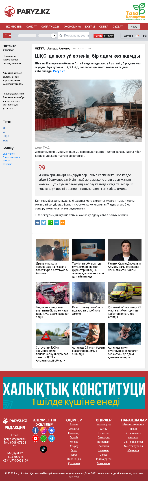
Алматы (74, 428)
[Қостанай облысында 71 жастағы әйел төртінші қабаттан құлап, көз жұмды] (125, 293)
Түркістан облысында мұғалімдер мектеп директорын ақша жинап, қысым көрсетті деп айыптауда (88, 270)
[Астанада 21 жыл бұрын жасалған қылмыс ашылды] (89, 334)
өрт (5, 127)
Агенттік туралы (133, 446)
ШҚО (6, 136)
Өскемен (104, 446)
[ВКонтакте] (37, 223)
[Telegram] (56, 223)
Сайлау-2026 (50, 26)
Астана (74, 424)
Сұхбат (118, 26)
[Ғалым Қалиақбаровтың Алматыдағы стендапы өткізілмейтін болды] (125, 250)
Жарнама (133, 450)
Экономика (72, 26)
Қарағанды (74, 459)
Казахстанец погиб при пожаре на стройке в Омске (87, 310)
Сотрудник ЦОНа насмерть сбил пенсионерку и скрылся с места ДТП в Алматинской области (52, 354)
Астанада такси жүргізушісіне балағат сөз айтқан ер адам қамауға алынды (123, 352)
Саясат (31, 26)
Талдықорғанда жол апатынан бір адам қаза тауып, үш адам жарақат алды (52, 312)
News (134, 26)
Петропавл (103, 441)
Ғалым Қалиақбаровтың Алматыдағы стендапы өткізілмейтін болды (124, 267)
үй (4, 132)
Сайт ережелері (133, 441)
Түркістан (103, 433)
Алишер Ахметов (59, 48)
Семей (104, 454)
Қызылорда (104, 424)
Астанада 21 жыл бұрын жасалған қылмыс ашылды (88, 351)
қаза (5, 140)
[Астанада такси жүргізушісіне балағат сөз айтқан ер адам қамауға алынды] (125, 334)
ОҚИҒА (103, 26)
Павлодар (104, 437)
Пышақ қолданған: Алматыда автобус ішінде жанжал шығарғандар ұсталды (14, 101)
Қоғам (90, 26)
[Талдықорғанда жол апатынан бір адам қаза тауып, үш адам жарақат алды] (52, 293)
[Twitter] (43, 223)
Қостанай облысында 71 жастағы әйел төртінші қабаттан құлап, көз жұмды (124, 312)
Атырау (74, 446)
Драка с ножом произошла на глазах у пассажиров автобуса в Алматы (52, 268)
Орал (74, 450)
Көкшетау (74, 433)
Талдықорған (104, 459)
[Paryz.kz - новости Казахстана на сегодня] (27, 11)
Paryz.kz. (59, 71)
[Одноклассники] (62, 223)
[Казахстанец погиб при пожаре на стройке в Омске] (89, 293)
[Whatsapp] (50, 223)
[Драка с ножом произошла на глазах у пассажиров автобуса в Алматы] (52, 250)
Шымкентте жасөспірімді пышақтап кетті (12, 60)
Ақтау (103, 428)
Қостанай (74, 463)
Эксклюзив (13, 26)
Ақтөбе (74, 437)
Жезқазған (103, 463)
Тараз (74, 454)
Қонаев (74, 441)
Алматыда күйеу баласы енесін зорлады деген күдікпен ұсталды (13, 78)
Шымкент (103, 450)
